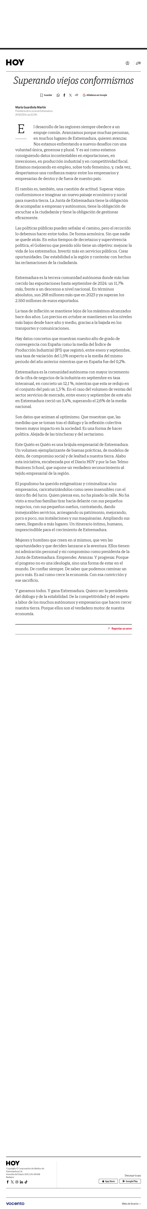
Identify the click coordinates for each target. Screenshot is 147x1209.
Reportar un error (122, 628)
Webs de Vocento (130, 1203)
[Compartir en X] (70, 95)
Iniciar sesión (127, 63)
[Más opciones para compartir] (76, 95)
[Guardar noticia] (46, 95)
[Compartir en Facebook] (64, 95)
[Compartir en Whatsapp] (58, 95)
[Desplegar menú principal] (138, 63)
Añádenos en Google (97, 95)
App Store (110, 1181)
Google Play (132, 1181)
